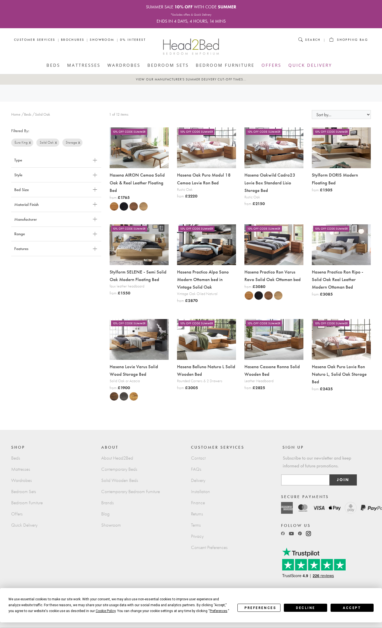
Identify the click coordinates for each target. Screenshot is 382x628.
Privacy (197, 536)
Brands (107, 502)
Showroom (102, 40)
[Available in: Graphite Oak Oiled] (122, 206)
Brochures (72, 40)
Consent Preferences (209, 547)
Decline (305, 608)
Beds (53, 65)
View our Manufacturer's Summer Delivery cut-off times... (191, 79)
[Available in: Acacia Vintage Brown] (112, 396)
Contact (198, 458)
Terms (196, 525)
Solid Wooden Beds (119, 480)
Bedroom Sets (168, 65)
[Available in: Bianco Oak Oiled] (142, 206)
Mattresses (83, 65)
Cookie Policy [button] (105, 611)
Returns (197, 514)
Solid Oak (47, 142)
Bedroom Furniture (225, 65)
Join (343, 479)
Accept (352, 608)
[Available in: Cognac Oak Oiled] (132, 206)
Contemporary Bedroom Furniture (130, 491)
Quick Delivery (310, 65)
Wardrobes (123, 65)
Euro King (21, 142)
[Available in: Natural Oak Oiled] (112, 206)
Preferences (260, 608)
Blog (105, 514)
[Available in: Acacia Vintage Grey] (122, 396)
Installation (200, 491)
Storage (71, 142)
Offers (271, 65)
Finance (198, 502)
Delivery (198, 480)
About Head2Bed (117, 458)
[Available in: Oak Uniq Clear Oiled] (132, 396)
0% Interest (133, 40)
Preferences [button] (218, 611)
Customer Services (34, 40)
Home (15, 114)
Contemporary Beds (119, 469)
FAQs (196, 469)
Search (312, 40)
